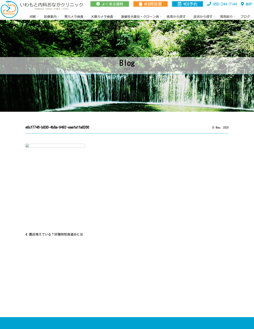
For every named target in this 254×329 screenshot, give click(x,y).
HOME (33, 16)
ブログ (245, 16)
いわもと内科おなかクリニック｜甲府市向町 (9, 9)
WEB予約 (190, 4)
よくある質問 (112, 4)
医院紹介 (226, 16)
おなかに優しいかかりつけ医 (51, 6)
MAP (249, 4)
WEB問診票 (153, 4)
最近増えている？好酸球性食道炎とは (55, 234)
